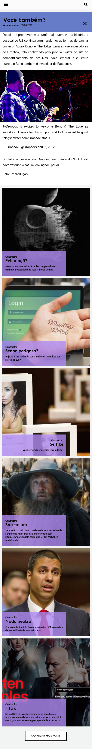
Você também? (24, 20)
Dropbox (12, 126)
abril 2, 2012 (46, 147)
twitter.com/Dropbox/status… (33, 138)
